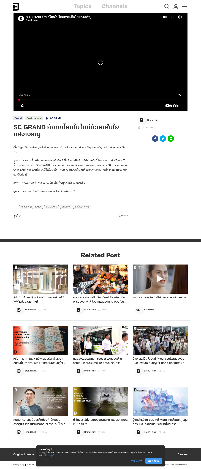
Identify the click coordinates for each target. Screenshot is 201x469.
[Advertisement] (163, 168)
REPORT (124, 216)
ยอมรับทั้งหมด (154, 461)
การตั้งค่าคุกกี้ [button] (136, 461)
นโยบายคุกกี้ (49, 455)
